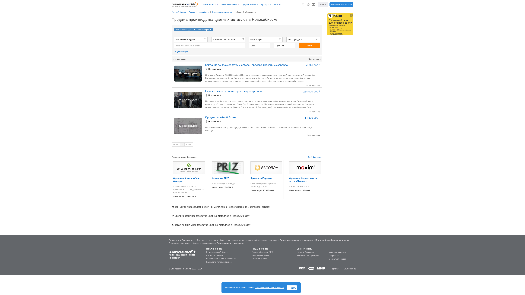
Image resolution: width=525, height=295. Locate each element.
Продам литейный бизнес (221, 117)
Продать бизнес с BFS (262, 252)
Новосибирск (214, 69)
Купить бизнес (209, 5)
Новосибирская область (223, 39)
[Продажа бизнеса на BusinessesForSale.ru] (182, 251)
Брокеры (265, 5)
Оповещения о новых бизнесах (221, 258)
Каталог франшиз (214, 255)
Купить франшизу (229, 5)
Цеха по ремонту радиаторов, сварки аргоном (233, 91)
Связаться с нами (337, 259)
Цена (253, 46)
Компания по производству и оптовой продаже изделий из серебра (246, 65)
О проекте (334, 255)
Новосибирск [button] (256, 39)
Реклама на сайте (337, 252)
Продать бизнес (249, 5)
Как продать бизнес (261, 255)
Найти (309, 46)
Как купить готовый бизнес (219, 262)
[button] (303, 4)
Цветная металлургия (185, 39)
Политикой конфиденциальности (332, 240)
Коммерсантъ (349, 269)
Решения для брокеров (308, 255)
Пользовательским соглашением (296, 240)
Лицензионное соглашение (230, 243)
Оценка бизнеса (259, 258)
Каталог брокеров (305, 252)
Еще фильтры (181, 51)
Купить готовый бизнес (217, 252)
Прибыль (280, 46)
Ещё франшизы (315, 157)
